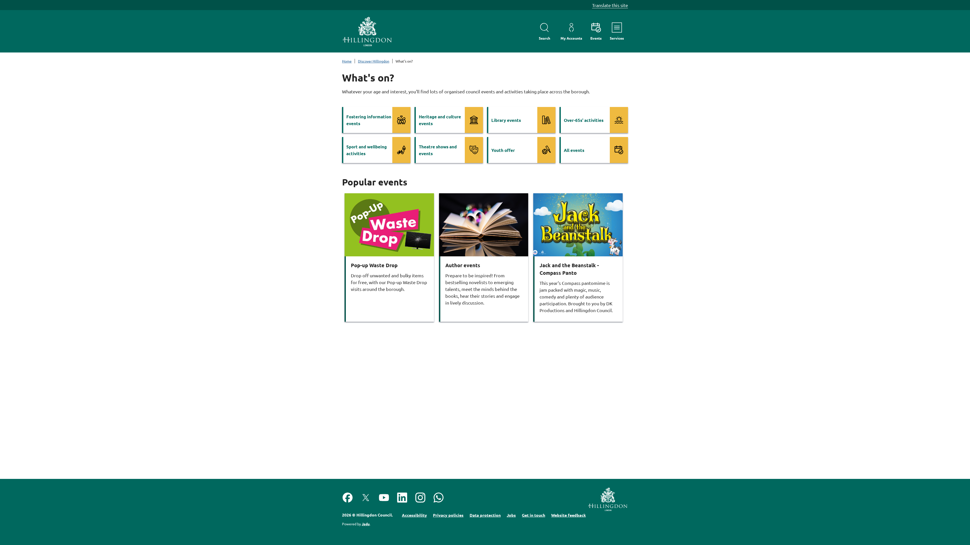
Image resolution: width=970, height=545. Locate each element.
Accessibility (414, 515)
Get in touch (533, 515)
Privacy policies (448, 515)
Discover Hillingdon (373, 61)
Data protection (485, 515)
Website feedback (568, 515)
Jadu (366, 524)
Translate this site (610, 5)
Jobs (511, 515)
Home (347, 61)
